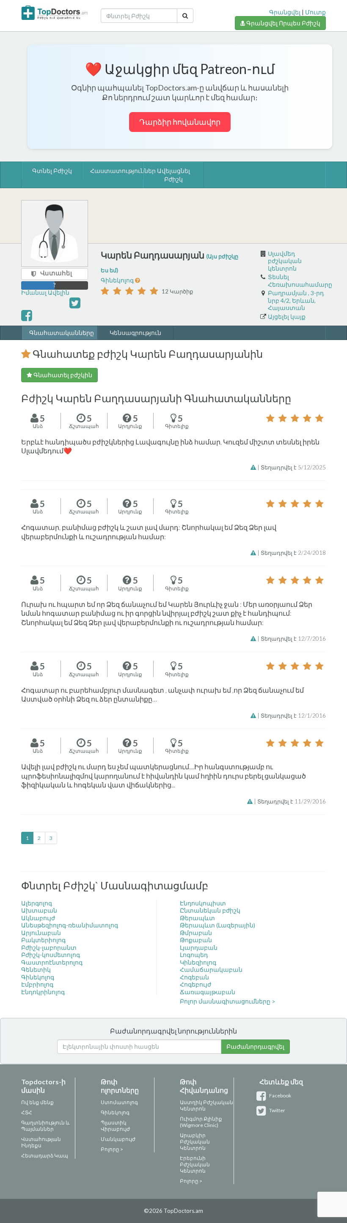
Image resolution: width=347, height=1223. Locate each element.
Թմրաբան (196, 932)
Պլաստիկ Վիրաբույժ (115, 1125)
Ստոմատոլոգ (119, 1102)
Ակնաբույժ (38, 917)
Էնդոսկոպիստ (203, 903)
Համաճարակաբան (211, 969)
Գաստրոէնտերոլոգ (52, 962)
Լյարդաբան (199, 947)
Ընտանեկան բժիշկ (210, 910)
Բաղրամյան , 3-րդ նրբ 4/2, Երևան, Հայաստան (296, 300)
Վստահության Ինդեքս (41, 1142)
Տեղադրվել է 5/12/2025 (293, 467)
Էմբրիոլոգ (37, 984)
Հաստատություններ (113, 170)
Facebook (279, 1095)
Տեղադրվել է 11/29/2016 (291, 801)
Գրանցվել (284, 12)
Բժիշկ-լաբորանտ (49, 947)
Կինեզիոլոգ (198, 962)
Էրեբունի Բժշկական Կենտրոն (195, 1164)
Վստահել (56, 273)
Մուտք (315, 12)
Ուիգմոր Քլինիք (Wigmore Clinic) (201, 1122)
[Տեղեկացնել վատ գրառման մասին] (254, 467)
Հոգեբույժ (195, 984)
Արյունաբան (41, 932)
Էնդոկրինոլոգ (43, 991)
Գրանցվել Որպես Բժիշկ (282, 23)
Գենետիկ (36, 969)
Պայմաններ (37, 1129)
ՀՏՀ (26, 1112)
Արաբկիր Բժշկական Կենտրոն (195, 1141)
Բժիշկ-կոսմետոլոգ (50, 954)
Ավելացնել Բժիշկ (173, 175)
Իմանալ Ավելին (45, 292)
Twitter (276, 1110)
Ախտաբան (39, 910)
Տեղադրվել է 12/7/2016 (293, 638)
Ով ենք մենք (37, 1102)
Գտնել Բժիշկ (52, 170)
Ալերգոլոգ (36, 903)
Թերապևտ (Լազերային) (217, 925)
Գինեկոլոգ (118, 280)
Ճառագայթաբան (207, 991)
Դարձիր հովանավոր (179, 121)
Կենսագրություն (135, 332)
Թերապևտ (197, 917)
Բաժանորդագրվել (255, 1046)
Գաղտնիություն (43, 1122)
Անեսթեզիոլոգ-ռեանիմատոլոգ (69, 925)
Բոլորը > (112, 1149)
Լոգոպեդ (194, 954)
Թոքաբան (196, 939)
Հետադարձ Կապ (44, 1155)
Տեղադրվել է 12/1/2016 (293, 715)
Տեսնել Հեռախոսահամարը (300, 280)
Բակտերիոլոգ (43, 939)
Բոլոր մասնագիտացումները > (227, 1001)
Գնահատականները (60, 332)
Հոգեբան (194, 977)
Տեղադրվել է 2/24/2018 (293, 552)
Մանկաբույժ (118, 1139)
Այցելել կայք (287, 316)
